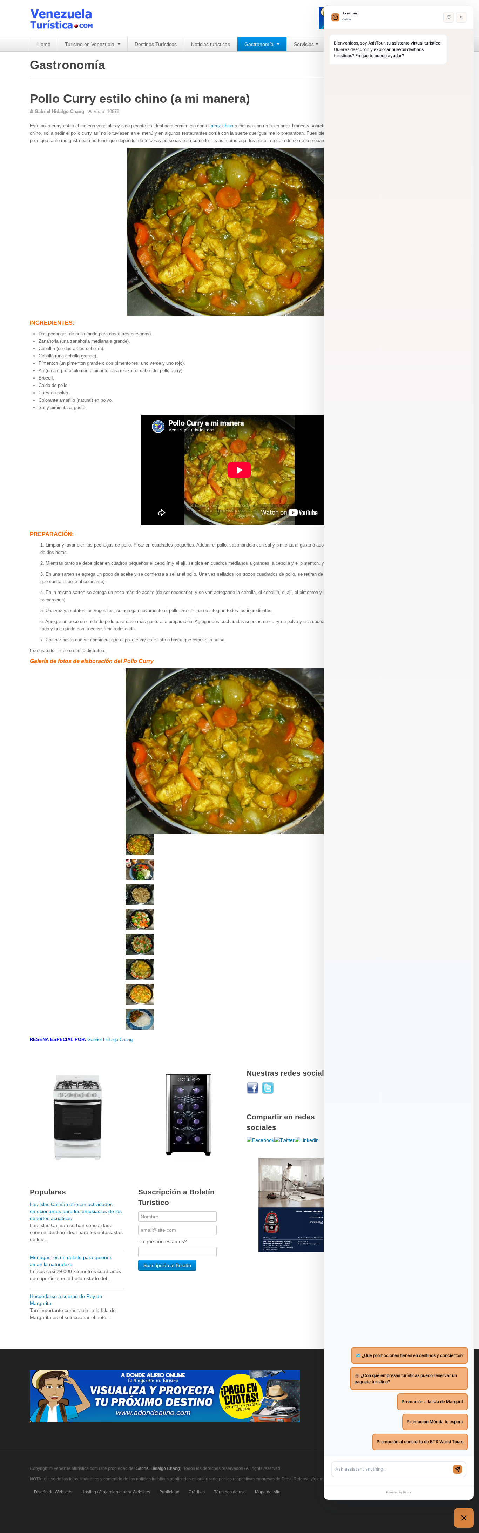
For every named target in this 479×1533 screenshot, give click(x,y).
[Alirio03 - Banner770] (165, 1396)
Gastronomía (259, 44)
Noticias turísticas (210, 44)
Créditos (197, 1492)
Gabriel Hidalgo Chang (110, 1039)
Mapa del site (268, 1492)
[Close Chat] (461, 17)
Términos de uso (230, 1492)
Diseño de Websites (53, 1492)
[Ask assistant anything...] (393, 1469)
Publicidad (169, 1492)
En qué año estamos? (162, 1241)
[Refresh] (448, 17)
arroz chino (222, 125)
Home (43, 44)
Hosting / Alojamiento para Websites (115, 1492)
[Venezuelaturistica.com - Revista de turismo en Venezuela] (65, 18)
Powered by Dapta (398, 1492)
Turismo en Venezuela (90, 44)
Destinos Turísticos (156, 44)
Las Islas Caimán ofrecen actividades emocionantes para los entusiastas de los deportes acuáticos (76, 1211)
